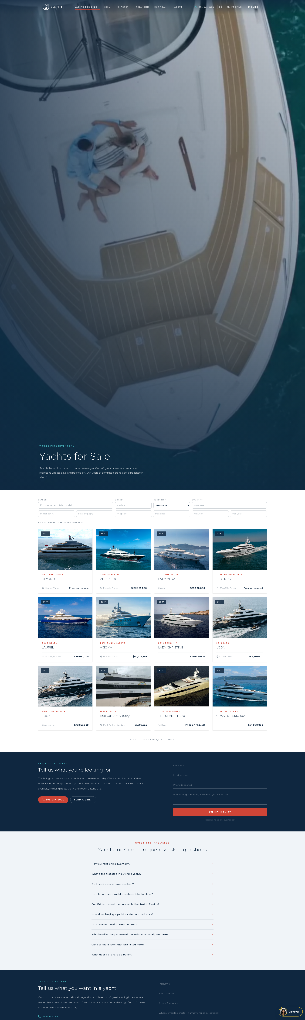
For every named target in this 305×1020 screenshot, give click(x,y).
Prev (133, 740)
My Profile (234, 7)
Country (197, 500)
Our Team (160, 7)
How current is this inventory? (153, 863)
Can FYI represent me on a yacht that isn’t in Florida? (153, 904)
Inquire (253, 7)
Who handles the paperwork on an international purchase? (153, 934)
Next (171, 740)
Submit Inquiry (220, 812)
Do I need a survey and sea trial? (153, 884)
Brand (119, 500)
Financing (143, 7)
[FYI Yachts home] (54, 7)
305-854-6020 (206, 7)
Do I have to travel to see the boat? (153, 924)
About (178, 7)
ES (220, 7)
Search (42, 500)
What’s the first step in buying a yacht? (153, 873)
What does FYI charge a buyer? (153, 954)
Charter (123, 7)
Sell (107, 7)
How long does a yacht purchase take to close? (153, 894)
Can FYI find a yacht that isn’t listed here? (153, 944)
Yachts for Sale (86, 7)
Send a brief (83, 800)
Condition (159, 500)
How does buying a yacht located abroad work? (153, 914)
